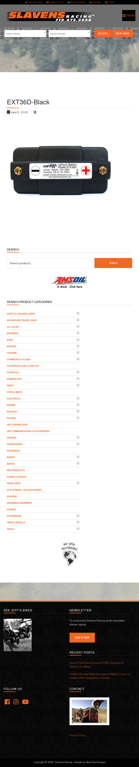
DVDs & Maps (14, 392)
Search (104, 33)
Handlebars (14, 444)
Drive (10, 385)
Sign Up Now (82, 637)
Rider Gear (14, 483)
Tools (10, 529)
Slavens (12, 496)
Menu (131, 15)
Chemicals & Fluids (18, 359)
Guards (11, 437)
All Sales (13, 326)
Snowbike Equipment (19, 502)
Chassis (12, 352)
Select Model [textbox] (57, 33)
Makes (11, 463)
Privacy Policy (78, 735)
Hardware (13, 450)
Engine (11, 405)
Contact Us (56, 2)
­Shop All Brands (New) (21, 313)
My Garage (124, 33)
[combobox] (25, 33)
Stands (11, 509)
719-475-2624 (35, 2)
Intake (11, 457)
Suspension (14, 515)
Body (10, 339)
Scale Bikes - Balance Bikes (24, 489)
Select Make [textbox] (13, 33)
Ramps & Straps (16, 476)
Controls (13, 372)
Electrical (14, 398)
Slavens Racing (50, 16)
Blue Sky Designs (96, 762)
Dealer (96, 2)
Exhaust (12, 411)
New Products (16, 470)
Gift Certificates (17, 424)
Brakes (11, 346)
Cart (111, 2)
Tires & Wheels (16, 522)
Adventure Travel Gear (22, 320)
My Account (77, 2)
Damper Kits (14, 379)
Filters (11, 418)
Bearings (12, 333)
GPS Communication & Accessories (28, 431)
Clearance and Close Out (23, 365)
